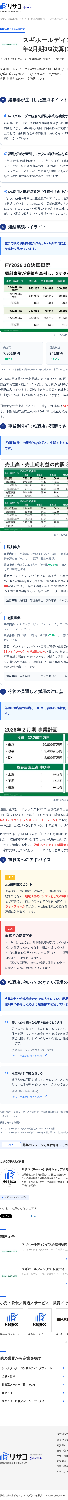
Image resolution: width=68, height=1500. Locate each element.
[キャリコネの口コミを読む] (27, 1056)
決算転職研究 (38, 18)
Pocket (35, 1216)
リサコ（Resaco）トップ (13, 18)
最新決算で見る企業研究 (12, 29)
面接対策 (61, 1461)
